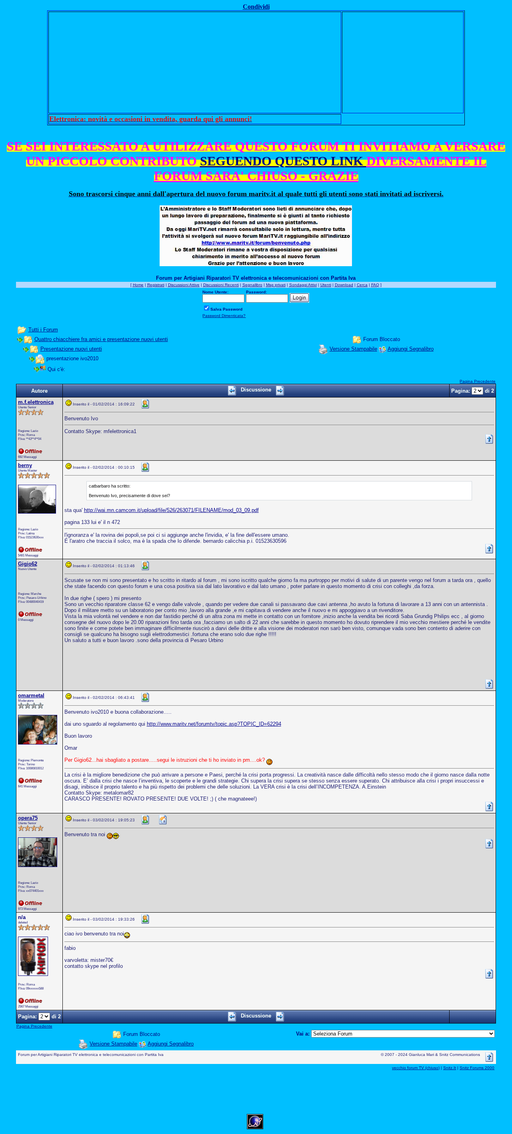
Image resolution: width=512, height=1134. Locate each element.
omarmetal (31, 695)
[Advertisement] (194, 62)
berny (25, 465)
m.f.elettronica (36, 402)
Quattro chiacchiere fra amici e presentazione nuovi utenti (101, 339)
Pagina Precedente (478, 381)
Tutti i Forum (43, 330)
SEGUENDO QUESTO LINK (283, 161)
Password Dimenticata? (224, 315)
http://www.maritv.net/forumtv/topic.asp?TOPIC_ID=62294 (214, 724)
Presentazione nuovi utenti (71, 349)
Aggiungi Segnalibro (411, 349)
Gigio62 (27, 564)
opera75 (28, 818)
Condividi (256, 6)
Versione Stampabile (353, 349)
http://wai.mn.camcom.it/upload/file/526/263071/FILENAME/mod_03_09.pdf (171, 510)
